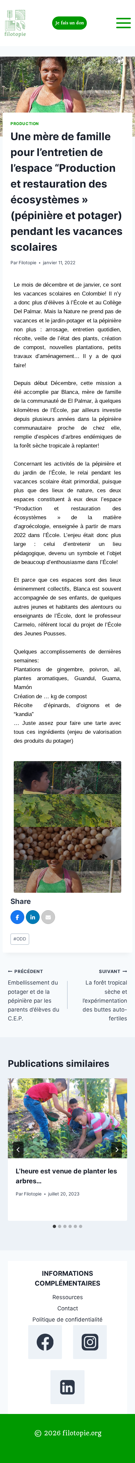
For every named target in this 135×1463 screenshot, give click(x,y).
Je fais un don (69, 23)
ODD (19, 938)
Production (24, 123)
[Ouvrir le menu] (123, 23)
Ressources (67, 1297)
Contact (67, 1308)
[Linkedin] (67, 1387)
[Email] (48, 917)
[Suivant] (116, 1150)
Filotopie (27, 262)
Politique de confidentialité (67, 1319)
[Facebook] (45, 1342)
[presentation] (67, 1118)
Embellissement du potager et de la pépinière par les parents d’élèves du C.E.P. (33, 995)
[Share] (17, 917)
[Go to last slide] (18, 1150)
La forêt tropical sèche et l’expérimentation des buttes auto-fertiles (105, 995)
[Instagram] (90, 1342)
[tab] (54, 1226)
